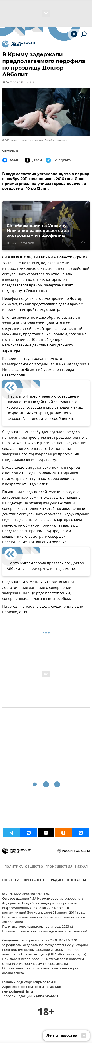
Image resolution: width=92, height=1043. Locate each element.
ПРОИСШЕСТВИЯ (58, 866)
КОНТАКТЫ (76, 880)
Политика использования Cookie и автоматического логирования (43, 920)
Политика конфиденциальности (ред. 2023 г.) (37, 926)
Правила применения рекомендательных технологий (44, 931)
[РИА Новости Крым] (18, 44)
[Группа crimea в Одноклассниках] (63, 832)
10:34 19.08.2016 (12, 82)
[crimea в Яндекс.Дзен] (46, 832)
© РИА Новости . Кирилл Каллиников (22, 140)
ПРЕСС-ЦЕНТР (35, 880)
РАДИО (57, 880)
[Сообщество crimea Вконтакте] (28, 832)
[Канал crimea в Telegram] (11, 832)
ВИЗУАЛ (81, 866)
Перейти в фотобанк (56, 140)
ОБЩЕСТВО (34, 866)
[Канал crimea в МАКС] (80, 832)
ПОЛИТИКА (13, 866)
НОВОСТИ (10, 880)
